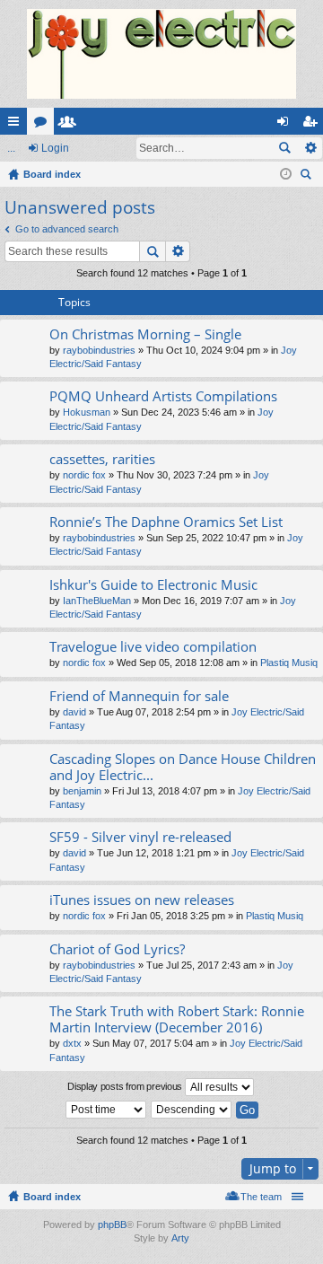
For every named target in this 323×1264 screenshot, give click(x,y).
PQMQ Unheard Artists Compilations (163, 396)
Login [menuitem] (286, 125)
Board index (52, 1196)
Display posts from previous (126, 1086)
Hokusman (86, 412)
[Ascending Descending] (192, 1110)
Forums (44, 125)
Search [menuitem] (308, 176)
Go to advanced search (66, 229)
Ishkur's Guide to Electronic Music (153, 584)
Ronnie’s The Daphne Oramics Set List (166, 522)
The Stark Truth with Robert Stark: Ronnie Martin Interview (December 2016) (176, 1019)
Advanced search (310, 148)
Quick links (17, 125)
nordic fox (84, 475)
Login (55, 148)
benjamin (82, 791)
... (11, 148)
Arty (180, 1238)
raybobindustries (99, 350)
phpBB (112, 1224)
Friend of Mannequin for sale (139, 696)
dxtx (72, 1043)
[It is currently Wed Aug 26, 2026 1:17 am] (286, 174)
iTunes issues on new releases (141, 899)
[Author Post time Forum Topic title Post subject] (106, 1110)
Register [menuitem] (313, 125)
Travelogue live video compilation (153, 646)
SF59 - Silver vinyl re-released (140, 837)
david (74, 712)
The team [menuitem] (261, 1196)
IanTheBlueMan (97, 600)
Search (284, 148)
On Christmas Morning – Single (145, 334)
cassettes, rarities (102, 459)
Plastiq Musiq (289, 662)
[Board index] (161, 54)
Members (71, 125)
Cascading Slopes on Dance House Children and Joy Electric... (182, 767)
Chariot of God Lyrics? (117, 949)
